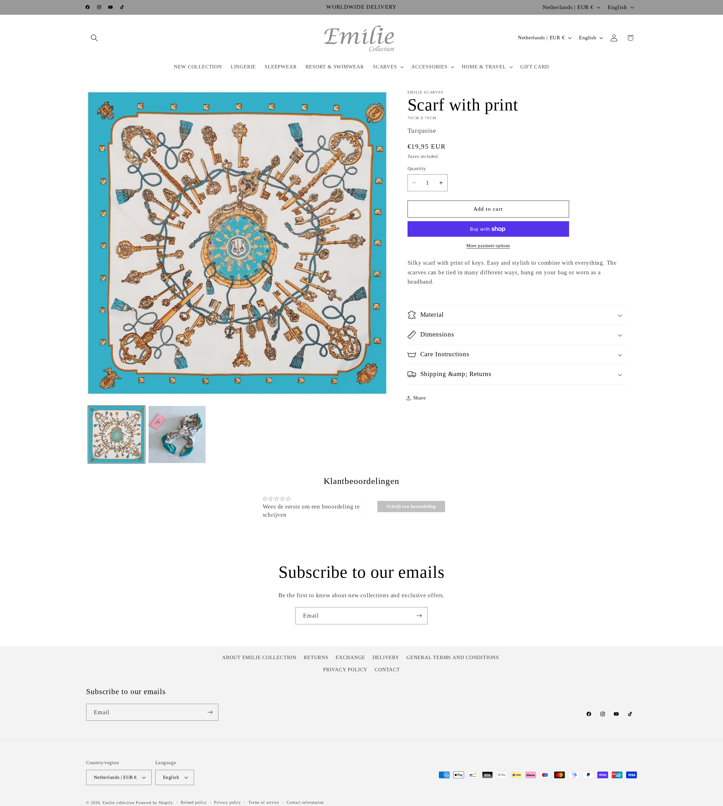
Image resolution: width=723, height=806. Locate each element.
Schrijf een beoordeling (411, 506)
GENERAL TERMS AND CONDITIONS (452, 658)
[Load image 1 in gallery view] (116, 434)
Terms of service (264, 802)
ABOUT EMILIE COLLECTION (259, 658)
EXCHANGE (350, 658)
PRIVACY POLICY (345, 669)
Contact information (305, 802)
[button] (94, 38)
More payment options (488, 245)
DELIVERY (386, 658)
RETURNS (316, 658)
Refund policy (194, 802)
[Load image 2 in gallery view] (177, 434)
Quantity (417, 168)
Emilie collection (118, 802)
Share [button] (419, 398)
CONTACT (387, 669)
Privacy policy (227, 802)
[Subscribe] (419, 615)
